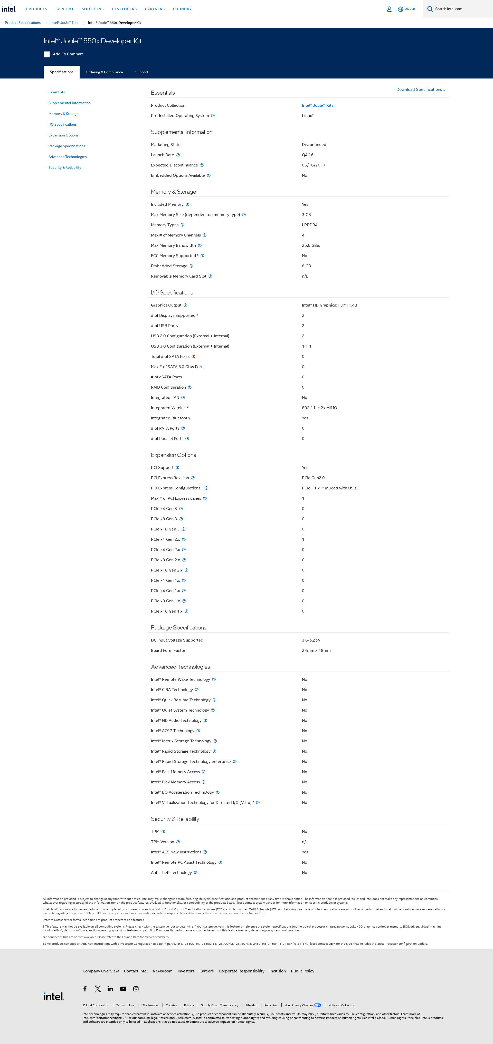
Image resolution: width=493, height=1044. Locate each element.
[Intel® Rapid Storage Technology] (214, 751)
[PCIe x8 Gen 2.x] (184, 560)
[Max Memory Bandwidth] (200, 245)
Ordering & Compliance (104, 72)
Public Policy (302, 971)
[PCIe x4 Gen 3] (181, 508)
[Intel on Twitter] (97, 989)
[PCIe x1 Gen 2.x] (184, 539)
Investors (186, 971)
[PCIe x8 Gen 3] (181, 519)
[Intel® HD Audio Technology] (205, 720)
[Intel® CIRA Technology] (197, 689)
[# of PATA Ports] (183, 428)
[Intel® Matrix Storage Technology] (215, 741)
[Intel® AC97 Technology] (198, 730)
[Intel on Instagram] (135, 989)
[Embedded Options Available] (209, 175)
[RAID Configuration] (190, 387)
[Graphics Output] (185, 305)
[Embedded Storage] (191, 266)
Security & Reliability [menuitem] (65, 167)
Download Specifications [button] (419, 89)
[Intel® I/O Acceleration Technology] (218, 792)
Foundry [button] (182, 9)
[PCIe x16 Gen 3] (183, 529)
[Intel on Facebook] (85, 989)
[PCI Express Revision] (193, 478)
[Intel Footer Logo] (54, 996)
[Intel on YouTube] (123, 989)
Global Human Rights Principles (398, 1018)
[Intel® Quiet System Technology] (213, 710)
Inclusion (278, 971)
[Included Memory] (187, 204)
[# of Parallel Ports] (187, 438)
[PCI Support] (177, 467)
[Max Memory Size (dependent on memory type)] (244, 214)
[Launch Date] (178, 155)
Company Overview (101, 971)
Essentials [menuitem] (57, 92)
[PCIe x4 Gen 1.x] (184, 590)
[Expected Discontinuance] (202, 165)
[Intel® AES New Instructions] (205, 852)
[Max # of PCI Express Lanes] (205, 498)
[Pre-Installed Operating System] (213, 115)
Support (141, 72)
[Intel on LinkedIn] (110, 989)
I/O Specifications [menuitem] (63, 124)
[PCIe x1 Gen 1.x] (184, 580)
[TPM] (163, 831)
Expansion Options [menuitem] (64, 135)
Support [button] (64, 9)
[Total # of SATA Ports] (193, 356)
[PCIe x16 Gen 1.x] (186, 611)
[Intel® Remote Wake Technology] (214, 679)
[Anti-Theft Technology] (195, 872)
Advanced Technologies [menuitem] (68, 156)
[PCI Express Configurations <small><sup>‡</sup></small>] (206, 488)
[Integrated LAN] (183, 397)
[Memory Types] (182, 225)
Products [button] (36, 9)
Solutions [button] (93, 9)
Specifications (61, 72)
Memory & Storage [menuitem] (64, 113)
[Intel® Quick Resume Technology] (214, 700)
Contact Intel (136, 971)
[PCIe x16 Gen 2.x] (186, 570)
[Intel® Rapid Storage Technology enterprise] (235, 761)
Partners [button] (155, 9)
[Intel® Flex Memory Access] (203, 782)
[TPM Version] (178, 842)
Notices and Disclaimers (174, 1018)
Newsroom (163, 971)
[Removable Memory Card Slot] (210, 276)
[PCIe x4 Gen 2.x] (184, 549)
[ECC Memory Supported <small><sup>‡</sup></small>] (202, 255)
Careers (207, 971)
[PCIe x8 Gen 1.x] (184, 601)
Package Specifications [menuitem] (67, 146)
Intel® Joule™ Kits (317, 105)
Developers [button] (124, 9)
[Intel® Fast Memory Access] (203, 772)
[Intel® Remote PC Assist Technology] (220, 862)
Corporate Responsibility (241, 971)
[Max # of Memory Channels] (204, 235)
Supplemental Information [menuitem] (70, 103)
